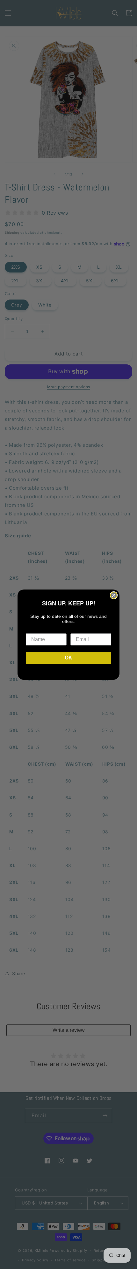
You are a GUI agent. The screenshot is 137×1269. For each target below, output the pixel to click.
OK (68, 657)
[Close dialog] (114, 595)
